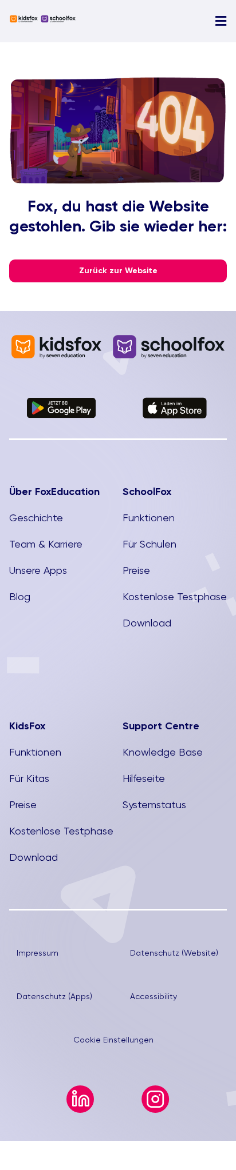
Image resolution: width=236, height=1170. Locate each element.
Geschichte (36, 518)
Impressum (37, 952)
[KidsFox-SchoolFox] (42, 20)
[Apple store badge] (174, 402)
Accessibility (153, 996)
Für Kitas (29, 778)
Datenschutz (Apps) (54, 996)
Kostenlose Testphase (175, 596)
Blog (19, 596)
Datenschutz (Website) (174, 952)
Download (147, 623)
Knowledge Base (163, 752)
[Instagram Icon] (155, 1090)
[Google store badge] (61, 403)
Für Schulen (149, 544)
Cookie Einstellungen (113, 1039)
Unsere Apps (38, 570)
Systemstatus (154, 804)
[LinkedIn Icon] (80, 1090)
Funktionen (149, 518)
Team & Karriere (45, 544)
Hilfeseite (144, 778)
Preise (136, 570)
